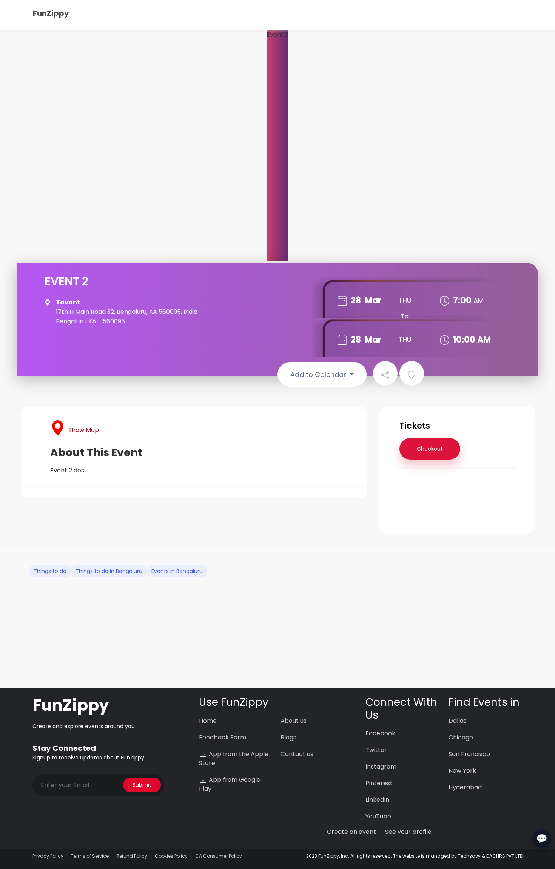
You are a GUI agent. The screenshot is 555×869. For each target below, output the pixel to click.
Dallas (458, 720)
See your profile (408, 831)
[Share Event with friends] (385, 373)
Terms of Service (90, 856)
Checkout (430, 448)
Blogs (288, 737)
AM (478, 301)
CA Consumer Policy (218, 856)
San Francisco (469, 754)
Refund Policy (131, 856)
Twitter (376, 750)
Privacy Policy (47, 856)
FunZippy (51, 13)
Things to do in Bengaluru (109, 571)
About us (294, 720)
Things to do (50, 571)
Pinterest (379, 783)
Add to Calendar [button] (319, 374)
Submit (142, 785)
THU (405, 300)
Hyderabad (465, 787)
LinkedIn (377, 799)
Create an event (351, 831)
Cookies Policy (171, 856)
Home (208, 720)
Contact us (297, 754)
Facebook (380, 733)
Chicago (461, 737)
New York (462, 770)
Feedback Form (222, 737)
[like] (411, 373)
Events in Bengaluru (177, 571)
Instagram (380, 766)
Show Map (83, 430)
